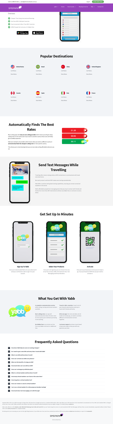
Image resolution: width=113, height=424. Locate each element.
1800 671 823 (15, 1)
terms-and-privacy (56, 419)
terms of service (12, 408)
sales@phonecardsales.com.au (29, 1)
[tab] (56, 348)
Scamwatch (89, 411)
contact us (71, 404)
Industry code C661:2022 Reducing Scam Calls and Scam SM (29, 407)
